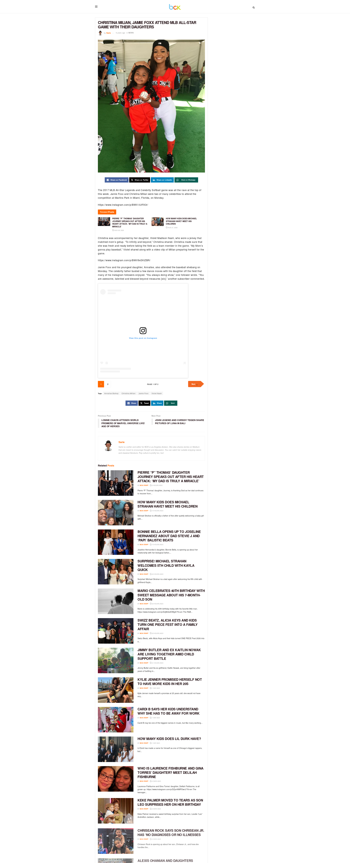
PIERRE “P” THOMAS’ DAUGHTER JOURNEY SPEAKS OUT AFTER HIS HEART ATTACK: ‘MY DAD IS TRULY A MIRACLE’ (171, 476)
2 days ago (156, 781)
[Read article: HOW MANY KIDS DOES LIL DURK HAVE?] (115, 749)
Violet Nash (157, 393)
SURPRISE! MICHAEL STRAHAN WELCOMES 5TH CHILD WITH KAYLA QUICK (166, 565)
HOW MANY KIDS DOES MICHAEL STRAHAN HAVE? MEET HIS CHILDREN (167, 504)
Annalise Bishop (111, 393)
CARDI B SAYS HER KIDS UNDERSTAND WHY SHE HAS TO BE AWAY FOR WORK (168, 711)
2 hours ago (157, 485)
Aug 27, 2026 (172, 227)
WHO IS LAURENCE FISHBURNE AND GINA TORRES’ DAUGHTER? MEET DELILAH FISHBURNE (170, 772)
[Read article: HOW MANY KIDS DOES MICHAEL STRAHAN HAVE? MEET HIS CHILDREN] (115, 512)
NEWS (131, 32)
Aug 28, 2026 (119, 230)
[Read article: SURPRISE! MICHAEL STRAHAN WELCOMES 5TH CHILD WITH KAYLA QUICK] (115, 571)
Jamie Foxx (143, 393)
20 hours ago (157, 574)
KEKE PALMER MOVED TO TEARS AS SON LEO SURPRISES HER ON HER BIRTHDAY (170, 802)
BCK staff (144, 485)
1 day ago (156, 688)
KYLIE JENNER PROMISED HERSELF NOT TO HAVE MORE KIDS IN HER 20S (170, 681)
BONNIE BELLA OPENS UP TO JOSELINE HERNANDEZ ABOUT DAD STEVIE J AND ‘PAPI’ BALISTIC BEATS (169, 535)
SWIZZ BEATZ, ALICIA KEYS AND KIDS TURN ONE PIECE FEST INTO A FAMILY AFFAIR (167, 624)
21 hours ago (157, 663)
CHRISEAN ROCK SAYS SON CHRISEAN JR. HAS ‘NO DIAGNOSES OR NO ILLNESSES (171, 831)
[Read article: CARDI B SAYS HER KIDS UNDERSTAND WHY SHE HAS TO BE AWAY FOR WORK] (115, 719)
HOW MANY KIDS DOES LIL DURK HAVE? (169, 738)
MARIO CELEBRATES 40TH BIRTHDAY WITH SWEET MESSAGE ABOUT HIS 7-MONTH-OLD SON (171, 594)
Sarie (108, 32)
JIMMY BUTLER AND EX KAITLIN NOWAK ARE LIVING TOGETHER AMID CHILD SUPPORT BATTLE (169, 654)
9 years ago (120, 32)
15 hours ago (157, 510)
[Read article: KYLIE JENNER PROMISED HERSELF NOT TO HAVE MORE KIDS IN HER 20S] (115, 690)
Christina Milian (128, 393)
